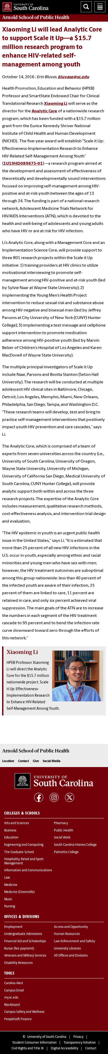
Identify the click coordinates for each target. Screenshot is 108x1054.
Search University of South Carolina (86, 6)
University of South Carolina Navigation (99, 6)
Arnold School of (35, 17)
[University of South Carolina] (54, 781)
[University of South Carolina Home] (24, 6)
